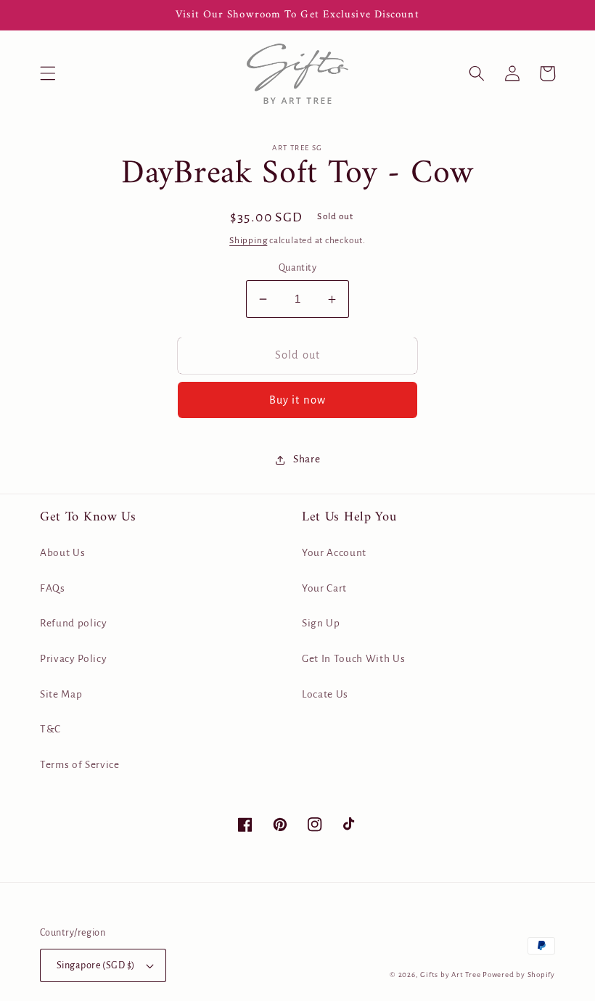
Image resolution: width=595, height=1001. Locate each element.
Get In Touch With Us (353, 658)
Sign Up (321, 623)
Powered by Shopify (519, 974)
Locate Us (325, 694)
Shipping (248, 240)
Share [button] (306, 459)
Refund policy (73, 623)
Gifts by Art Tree (450, 974)
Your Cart (324, 588)
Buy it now (297, 400)
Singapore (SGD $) (95, 965)
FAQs (52, 588)
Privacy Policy (73, 658)
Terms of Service (80, 764)
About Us (62, 552)
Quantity (298, 268)
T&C (50, 729)
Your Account (334, 552)
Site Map (61, 694)
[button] (47, 73)
